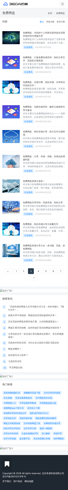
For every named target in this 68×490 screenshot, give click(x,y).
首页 (50, 13)
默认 (42, 21)
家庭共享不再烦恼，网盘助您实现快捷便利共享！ (32, 315)
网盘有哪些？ (14, 348)
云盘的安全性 (15, 361)
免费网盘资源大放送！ (34, 181)
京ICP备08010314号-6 (14, 476)
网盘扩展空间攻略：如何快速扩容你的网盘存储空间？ (34, 327)
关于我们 (6, 481)
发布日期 (61, 21)
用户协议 (17, 481)
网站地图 (29, 481)
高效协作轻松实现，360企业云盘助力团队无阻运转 (33, 342)
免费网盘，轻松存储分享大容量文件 (40, 224)
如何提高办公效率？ (18, 355)
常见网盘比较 (15, 367)
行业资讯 (28, 47)
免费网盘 (60, 13)
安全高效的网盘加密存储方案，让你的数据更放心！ (33, 321)
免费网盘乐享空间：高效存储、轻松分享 (43, 202)
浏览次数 (50, 21)
